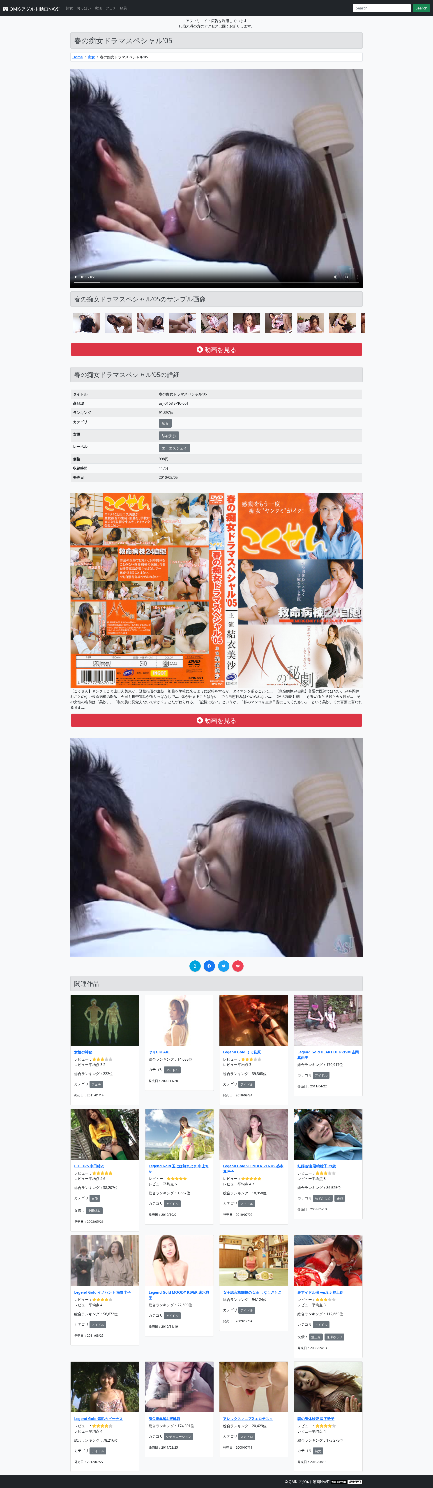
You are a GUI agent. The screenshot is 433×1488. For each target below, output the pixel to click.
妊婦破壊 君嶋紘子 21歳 (316, 1166)
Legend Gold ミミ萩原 (242, 1052)
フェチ (111, 8)
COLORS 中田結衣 (89, 1166)
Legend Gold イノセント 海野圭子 (102, 1292)
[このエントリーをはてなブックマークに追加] (195, 966)
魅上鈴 (316, 1337)
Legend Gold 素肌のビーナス (98, 1418)
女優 (95, 1198)
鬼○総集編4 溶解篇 (164, 1418)
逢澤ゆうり (334, 1337)
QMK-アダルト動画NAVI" (34, 9)
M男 (123, 8)
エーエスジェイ (174, 448)
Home (77, 56)
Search (421, 8)
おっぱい (84, 8)
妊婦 (339, 1198)
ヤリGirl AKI (159, 1052)
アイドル (172, 1070)
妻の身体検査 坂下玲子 (315, 1418)
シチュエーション (178, 1436)
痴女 (91, 56)
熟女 (69, 8)
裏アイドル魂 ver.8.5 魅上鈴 (320, 1292)
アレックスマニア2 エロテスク (248, 1418)
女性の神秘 (83, 1052)
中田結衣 (94, 1211)
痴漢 (98, 8)
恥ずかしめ (323, 1198)
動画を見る (220, 349)
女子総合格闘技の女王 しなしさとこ (252, 1292)
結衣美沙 (169, 435)
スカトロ (246, 1436)
